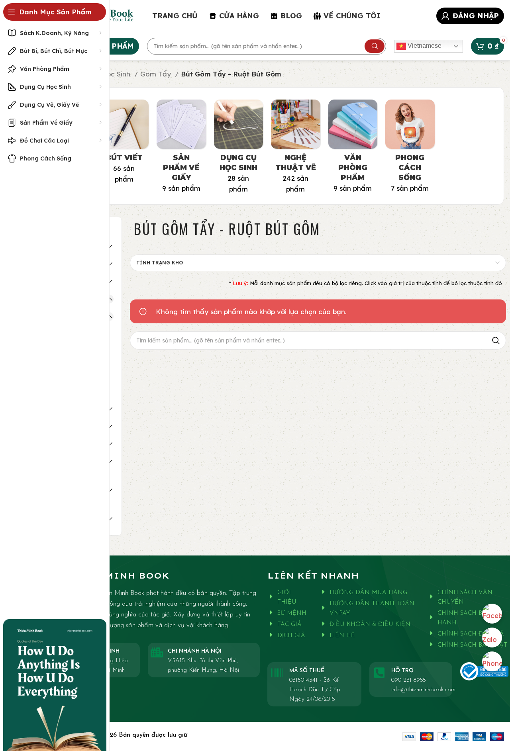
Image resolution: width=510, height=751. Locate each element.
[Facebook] (492, 614)
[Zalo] (492, 637)
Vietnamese (423, 45)
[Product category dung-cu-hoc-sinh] (238, 149)
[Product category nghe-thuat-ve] (295, 149)
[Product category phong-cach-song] (410, 149)
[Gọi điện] (492, 661)
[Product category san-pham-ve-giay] (181, 149)
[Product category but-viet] (124, 144)
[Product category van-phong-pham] (353, 149)
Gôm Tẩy (156, 74)
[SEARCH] (374, 46)
